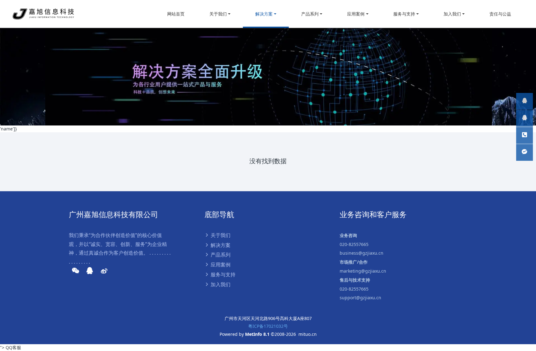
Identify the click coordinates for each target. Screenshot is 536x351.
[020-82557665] (524, 101)
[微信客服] (524, 152)
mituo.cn (307, 334)
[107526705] (524, 118)
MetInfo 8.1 (257, 334)
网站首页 (176, 14)
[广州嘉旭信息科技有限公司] (43, 14)
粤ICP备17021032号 (268, 326)
